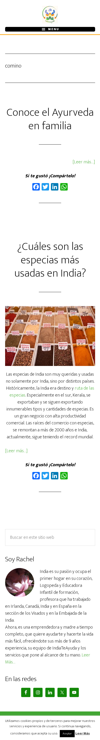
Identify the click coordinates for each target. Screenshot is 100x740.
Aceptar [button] (67, 733)
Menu (53, 29)
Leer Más (82, 733)
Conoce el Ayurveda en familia (50, 119)
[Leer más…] (84, 162)
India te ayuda (50, 14)
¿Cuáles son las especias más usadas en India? (50, 260)
